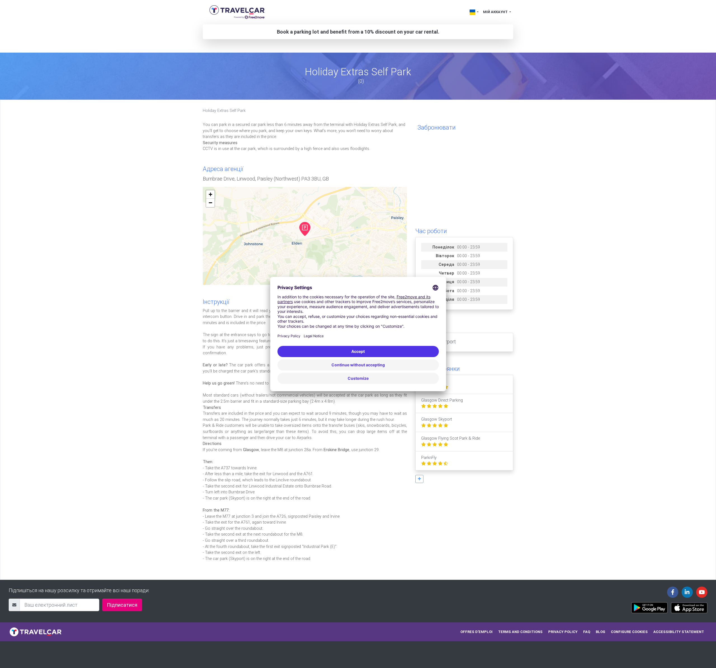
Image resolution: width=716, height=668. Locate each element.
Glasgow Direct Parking (442, 400)
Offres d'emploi (476, 632)
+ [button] (210, 194)
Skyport (428, 381)
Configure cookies (629, 632)
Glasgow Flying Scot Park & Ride (450, 438)
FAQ (586, 632)
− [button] (210, 202)
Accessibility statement (678, 632)
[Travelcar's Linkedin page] (687, 592)
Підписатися (122, 605)
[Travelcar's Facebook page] (672, 592)
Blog (600, 632)
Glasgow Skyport (436, 419)
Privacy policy (563, 632)
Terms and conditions (520, 632)
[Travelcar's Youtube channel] (701, 592)
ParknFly (429, 457)
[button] (419, 479)
